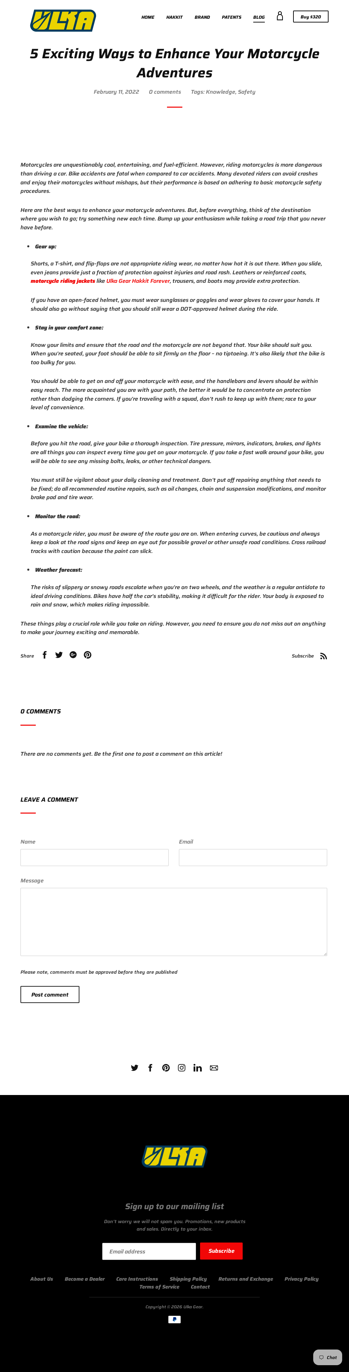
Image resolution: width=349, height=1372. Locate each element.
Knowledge (220, 92)
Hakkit (174, 17)
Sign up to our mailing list (174, 1207)
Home (147, 17)
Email (186, 841)
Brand (202, 17)
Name (27, 841)
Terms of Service (159, 1287)
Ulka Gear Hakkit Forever (138, 281)
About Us (41, 1279)
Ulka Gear (192, 1307)
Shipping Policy (188, 1279)
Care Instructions (137, 1279)
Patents (231, 17)
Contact (200, 1287)
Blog (259, 17)
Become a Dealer (85, 1279)
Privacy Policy (302, 1279)
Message (32, 880)
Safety (247, 92)
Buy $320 (315, 17)
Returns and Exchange (245, 1279)
